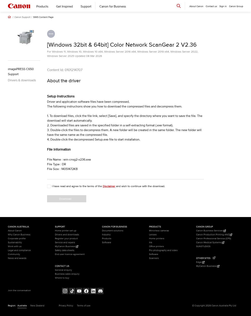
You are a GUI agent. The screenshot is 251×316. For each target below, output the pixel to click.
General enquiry (63, 270)
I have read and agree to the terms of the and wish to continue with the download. (108, 186)
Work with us (15, 246)
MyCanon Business (65, 246)
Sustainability (15, 242)
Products (42, 6)
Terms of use (83, 305)
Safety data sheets (64, 250)
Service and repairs (65, 242)
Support (86, 6)
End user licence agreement (70, 254)
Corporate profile (17, 238)
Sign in (223, 6)
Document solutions (112, 230)
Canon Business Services (210, 230)
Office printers (156, 246)
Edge (199, 262)
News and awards (17, 258)
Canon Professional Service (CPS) (213, 238)
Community (14, 254)
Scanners (154, 258)
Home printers (156, 238)
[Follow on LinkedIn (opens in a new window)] (93, 291)
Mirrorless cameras (159, 230)
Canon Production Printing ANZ (213, 234)
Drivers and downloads (67, 234)
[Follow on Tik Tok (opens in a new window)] (72, 291)
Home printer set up (65, 230)
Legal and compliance (19, 250)
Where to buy (62, 277)
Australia (22, 305)
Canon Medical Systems (209, 242)
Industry (106, 234)
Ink (150, 242)
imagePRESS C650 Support (21, 71)
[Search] (179, 5)
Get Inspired (64, 6)
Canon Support (22, 17)
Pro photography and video (163, 250)
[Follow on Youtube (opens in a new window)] (79, 291)
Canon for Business (112, 6)
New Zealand (37, 305)
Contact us (211, 6)
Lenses (153, 234)
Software (106, 242)
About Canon (15, 230)
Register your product (66, 238)
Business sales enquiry (67, 274)
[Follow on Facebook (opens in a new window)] (86, 291)
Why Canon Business (19, 234)
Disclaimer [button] (109, 186)
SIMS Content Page (43, 17)
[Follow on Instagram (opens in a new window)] (65, 291)
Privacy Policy (66, 305)
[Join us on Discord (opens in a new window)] (100, 291)
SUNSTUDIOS (203, 246)
